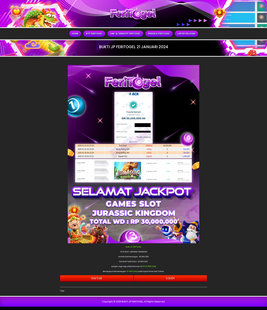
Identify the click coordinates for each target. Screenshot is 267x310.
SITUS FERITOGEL (149, 266)
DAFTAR (96, 278)
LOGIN (170, 278)
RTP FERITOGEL (94, 33)
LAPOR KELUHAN (186, 33)
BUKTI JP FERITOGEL (132, 301)
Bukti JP (129, 247)
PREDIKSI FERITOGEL (159, 33)
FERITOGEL (137, 247)
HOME (75, 33)
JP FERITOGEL (131, 271)
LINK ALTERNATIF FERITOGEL (125, 33)
